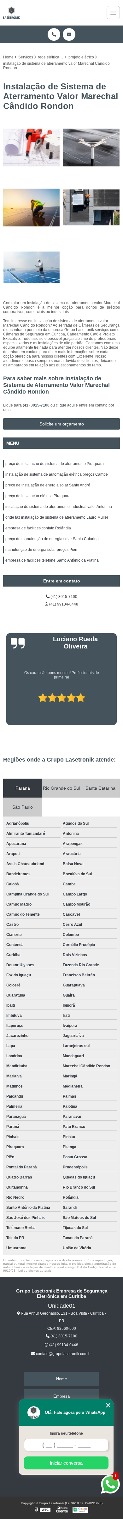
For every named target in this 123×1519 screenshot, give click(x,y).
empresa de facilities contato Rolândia (38, 528)
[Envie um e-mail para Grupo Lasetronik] (69, 34)
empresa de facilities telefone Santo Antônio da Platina (52, 560)
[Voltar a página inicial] (11, 12)
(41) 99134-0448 (63, 604)
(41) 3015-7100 (36, 405)
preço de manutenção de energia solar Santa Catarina (52, 539)
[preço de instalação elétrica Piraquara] (31, 147)
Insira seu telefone (66, 1433)
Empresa (61, 1396)
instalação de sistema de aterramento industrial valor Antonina (58, 506)
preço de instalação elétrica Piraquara (38, 496)
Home (61, 1379)
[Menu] (113, 13)
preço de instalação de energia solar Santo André (47, 485)
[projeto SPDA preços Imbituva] (31, 207)
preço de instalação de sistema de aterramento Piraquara (54, 463)
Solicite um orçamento (61, 423)
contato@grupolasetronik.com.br (63, 1354)
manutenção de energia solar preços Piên (41, 549)
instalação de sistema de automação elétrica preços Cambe (56, 474)
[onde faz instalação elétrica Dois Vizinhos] (31, 267)
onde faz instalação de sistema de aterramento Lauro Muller (56, 517)
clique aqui (65, 405)
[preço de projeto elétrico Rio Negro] (91, 147)
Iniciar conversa (66, 1463)
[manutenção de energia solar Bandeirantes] (91, 207)
